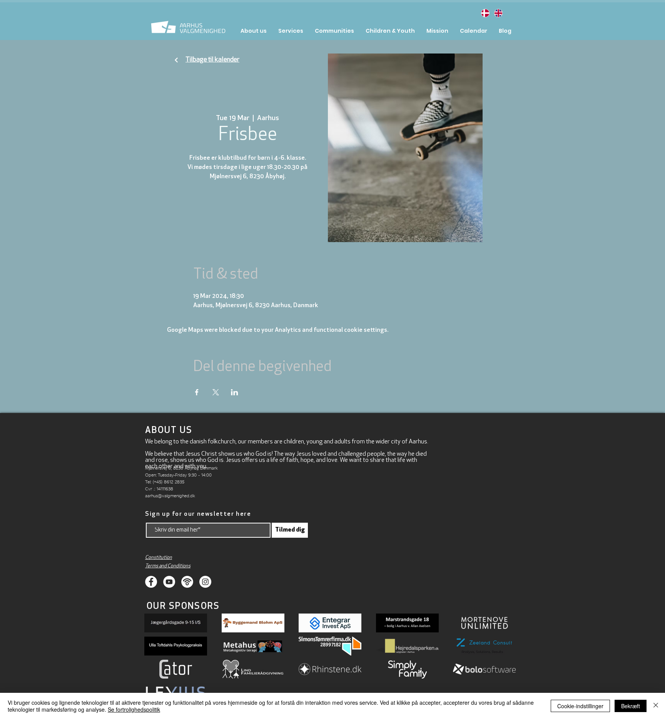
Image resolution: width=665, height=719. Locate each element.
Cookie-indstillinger (580, 706)
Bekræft (630, 706)
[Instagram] (205, 582)
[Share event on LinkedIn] (234, 392)
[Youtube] (169, 582)
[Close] (655, 706)
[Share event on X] (215, 392)
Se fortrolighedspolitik (134, 709)
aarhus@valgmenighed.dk (170, 495)
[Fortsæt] (176, 60)
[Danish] (485, 13)
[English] (498, 13)
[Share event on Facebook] (197, 392)
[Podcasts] (187, 582)
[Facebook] (151, 582)
